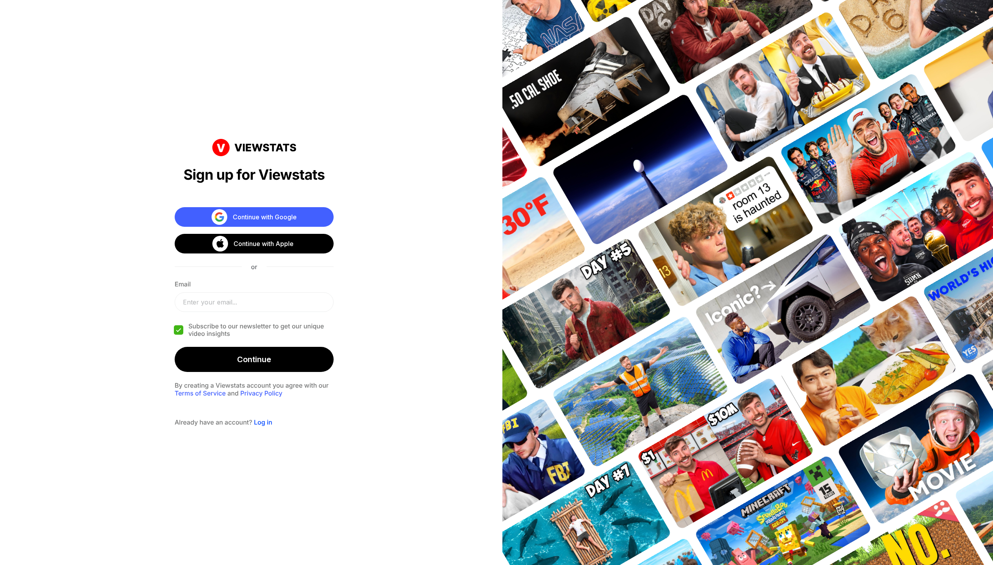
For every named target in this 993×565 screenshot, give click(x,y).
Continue (254, 359)
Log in (263, 422)
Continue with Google (265, 217)
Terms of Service (200, 393)
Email (183, 284)
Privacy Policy (261, 393)
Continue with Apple (264, 244)
